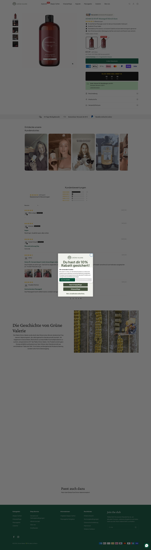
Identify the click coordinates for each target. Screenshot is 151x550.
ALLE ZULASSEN (65, 280)
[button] (146, 545)
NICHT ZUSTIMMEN (82, 280)
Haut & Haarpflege (75, 285)
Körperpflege (75, 289)
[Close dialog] (91, 255)
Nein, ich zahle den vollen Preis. (75, 293)
